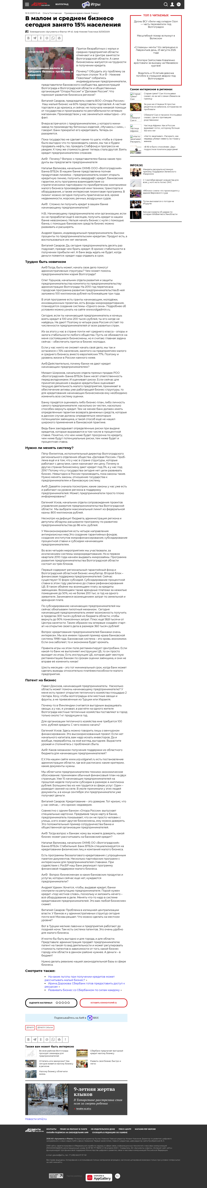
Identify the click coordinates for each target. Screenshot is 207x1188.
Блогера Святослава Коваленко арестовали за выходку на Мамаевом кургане (156, 63)
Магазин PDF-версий (145, 1129)
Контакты (51, 1129)
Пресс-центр (125, 1129)
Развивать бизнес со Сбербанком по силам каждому (84, 990)
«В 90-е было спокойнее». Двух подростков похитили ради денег (161, 148)
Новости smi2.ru (36, 1119)
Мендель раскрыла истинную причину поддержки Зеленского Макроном (159, 171)
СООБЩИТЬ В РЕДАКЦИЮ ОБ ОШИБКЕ (109, 1133)
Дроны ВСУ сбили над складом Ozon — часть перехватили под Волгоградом (156, 24)
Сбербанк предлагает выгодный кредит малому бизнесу (106, 1052)
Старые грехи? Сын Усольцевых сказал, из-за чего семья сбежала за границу (162, 96)
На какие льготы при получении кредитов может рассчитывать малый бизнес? (80, 978)
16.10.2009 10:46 (32, 13)
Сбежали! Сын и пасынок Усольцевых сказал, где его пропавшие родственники (163, 117)
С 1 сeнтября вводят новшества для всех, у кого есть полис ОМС (161, 181)
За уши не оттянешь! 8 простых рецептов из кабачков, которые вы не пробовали (163, 107)
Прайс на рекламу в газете (73, 1129)
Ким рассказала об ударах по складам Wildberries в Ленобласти (160, 213)
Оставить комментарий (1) (104, 1003)
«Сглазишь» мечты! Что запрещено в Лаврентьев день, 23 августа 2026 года (156, 50)
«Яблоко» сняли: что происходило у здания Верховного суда (161, 192)
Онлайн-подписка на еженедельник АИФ (67, 1133)
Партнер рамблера (74, 1176)
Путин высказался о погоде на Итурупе (158, 202)
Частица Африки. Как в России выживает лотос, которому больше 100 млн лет (162, 128)
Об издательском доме (103, 1129)
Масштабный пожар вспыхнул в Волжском (156, 37)
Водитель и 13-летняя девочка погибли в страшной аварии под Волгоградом (156, 76)
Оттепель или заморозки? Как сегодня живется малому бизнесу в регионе (56, 1063)
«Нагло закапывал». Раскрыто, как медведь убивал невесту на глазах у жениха (162, 138)
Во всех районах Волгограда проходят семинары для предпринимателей (53, 1053)
